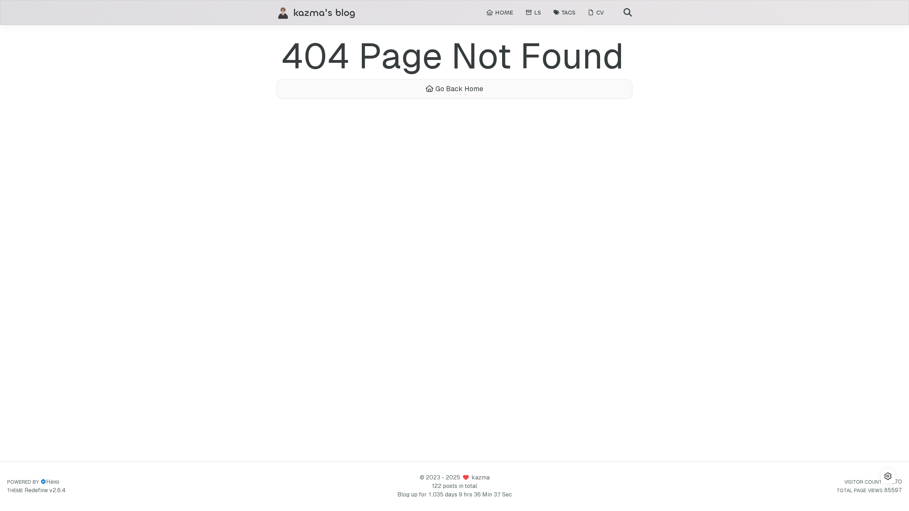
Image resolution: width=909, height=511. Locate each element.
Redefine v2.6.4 (45, 490)
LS (536, 12)
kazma (481, 477)
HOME (503, 12)
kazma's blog (324, 13)
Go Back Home (458, 89)
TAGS (567, 12)
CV (599, 12)
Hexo (52, 481)
